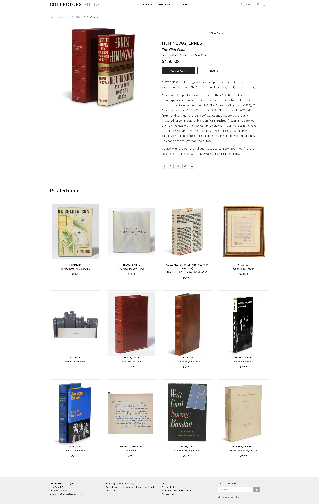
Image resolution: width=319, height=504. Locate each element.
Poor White (131, 450)
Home (52, 17)
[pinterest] (178, 166)
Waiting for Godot (243, 361)
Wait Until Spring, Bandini (188, 450)
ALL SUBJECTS (183, 4)
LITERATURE (164, 4)
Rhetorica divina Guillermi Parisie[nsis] (187, 272)
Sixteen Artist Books (75, 361)
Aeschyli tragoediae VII (187, 361)
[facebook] (164, 166)
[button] (256, 489)
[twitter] (184, 166)
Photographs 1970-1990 (131, 268)
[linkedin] (191, 166)
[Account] (258, 4)
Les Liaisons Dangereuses (243, 450)
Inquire (213, 70)
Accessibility (168, 494)
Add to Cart (178, 70)
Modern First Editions (73, 17)
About (165, 483)
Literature (60, 17)
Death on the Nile (131, 361)
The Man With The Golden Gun (75, 268)
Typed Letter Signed (243, 268)
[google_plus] (171, 166)
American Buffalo (75, 450)
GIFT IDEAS (146, 4)
